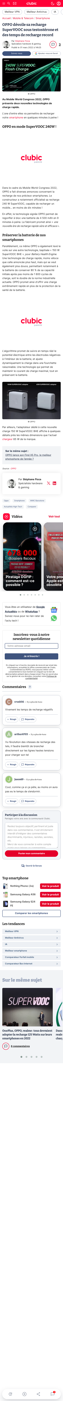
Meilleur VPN (12, 12)
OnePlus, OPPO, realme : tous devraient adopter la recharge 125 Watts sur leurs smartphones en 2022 (27, 1034)
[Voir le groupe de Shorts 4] (31, 595)
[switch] (52, 4)
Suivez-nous (16, 53)
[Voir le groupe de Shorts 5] (35, 595)
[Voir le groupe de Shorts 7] (42, 595)
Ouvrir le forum (34, 865)
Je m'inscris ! (31, 656)
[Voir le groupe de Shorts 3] (28, 595)
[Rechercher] (9, 4)
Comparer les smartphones (31, 913)
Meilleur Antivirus (37, 12)
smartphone (16, 117)
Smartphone (43, 18)
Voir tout (54, 516)
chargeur (7, 439)
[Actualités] (10, 1394)
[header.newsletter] (15, 4)
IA (55, 12)
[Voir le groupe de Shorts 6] (39, 595)
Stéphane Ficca (22, 41)
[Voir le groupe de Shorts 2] (24, 595)
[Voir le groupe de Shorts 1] (20, 595)
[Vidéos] (24, 1394)
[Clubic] (31, 4)
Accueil (6, 18)
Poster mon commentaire (31, 853)
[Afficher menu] (3, 3)
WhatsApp (31, 611)
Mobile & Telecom (23, 18)
